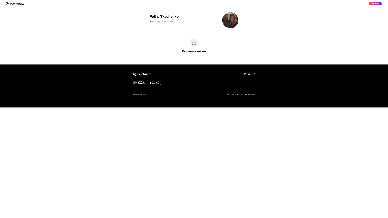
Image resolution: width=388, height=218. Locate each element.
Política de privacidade (234, 94)
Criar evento (375, 3)
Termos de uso (250, 94)
